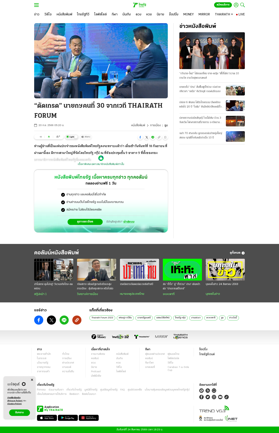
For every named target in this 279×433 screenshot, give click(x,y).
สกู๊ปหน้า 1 (40, 294)
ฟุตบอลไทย (173, 354)
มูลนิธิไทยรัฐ (90, 389)
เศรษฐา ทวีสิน (125, 318)
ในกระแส (41, 358)
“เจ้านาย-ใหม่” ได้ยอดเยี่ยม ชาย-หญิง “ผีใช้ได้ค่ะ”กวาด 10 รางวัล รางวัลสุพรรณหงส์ (209, 75)
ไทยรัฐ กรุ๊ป (180, 318)
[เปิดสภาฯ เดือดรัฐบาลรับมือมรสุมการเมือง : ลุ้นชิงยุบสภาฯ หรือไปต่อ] (96, 270)
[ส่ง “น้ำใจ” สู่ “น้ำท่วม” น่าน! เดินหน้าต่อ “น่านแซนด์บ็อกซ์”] (182, 270)
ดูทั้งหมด (235, 252)
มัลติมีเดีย (96, 376)
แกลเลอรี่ (150, 367)
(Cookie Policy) (14, 404)
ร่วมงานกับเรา (56, 389)
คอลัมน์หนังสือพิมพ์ (56, 253)
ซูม (222, 318)
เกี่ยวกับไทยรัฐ (74, 389)
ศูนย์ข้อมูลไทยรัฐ (108, 389)
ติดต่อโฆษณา (89, 394)
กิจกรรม (41, 389)
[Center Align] (32, 380)
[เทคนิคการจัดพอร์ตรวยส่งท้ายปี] (139, 270)
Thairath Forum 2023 (102, 318)
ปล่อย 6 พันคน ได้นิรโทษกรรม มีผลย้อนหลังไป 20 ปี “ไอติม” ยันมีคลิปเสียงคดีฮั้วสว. (200, 105)
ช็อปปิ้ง (203, 349)
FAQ (122, 389)
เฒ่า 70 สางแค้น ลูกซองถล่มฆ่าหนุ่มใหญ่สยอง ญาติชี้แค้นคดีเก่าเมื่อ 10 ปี (200, 135)
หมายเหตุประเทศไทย (132, 294)
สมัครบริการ (223, 4)
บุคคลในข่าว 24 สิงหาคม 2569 (222, 284)
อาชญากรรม (43, 367)
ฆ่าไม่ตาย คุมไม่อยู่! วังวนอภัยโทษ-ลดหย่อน (53, 286)
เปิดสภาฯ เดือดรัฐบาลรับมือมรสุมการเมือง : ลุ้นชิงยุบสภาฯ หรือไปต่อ (95, 286)
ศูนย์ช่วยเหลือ (135, 389)
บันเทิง (119, 358)
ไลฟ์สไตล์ (121, 371)
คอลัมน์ (95, 358)
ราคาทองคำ (43, 371)
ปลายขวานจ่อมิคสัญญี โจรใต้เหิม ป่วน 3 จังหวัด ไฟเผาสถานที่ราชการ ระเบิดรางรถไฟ (200, 121)
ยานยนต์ (66, 367)
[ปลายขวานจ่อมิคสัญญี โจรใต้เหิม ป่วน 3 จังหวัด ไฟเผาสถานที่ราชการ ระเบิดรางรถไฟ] (235, 121)
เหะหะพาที (169, 294)
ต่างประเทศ (68, 362)
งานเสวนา (196, 318)
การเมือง (155, 125)
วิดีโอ (119, 367)
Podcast (96, 371)
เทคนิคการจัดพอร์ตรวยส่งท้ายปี (136, 284)
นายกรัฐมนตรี (144, 318)
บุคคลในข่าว (213, 294)
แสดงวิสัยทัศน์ (162, 318)
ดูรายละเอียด (85, 221)
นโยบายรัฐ (42, 362)
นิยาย (94, 367)
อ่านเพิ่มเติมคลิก (15, 399)
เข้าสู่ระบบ (128, 221)
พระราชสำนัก (44, 354)
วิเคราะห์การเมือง (87, 294)
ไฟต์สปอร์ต (173, 358)
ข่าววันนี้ (233, 318)
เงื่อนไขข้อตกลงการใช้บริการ (52, 394)
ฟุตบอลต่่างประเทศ (155, 354)
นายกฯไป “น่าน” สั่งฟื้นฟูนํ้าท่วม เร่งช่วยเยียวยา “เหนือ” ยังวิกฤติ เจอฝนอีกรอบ (200, 89)
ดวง (93, 362)
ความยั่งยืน (68, 371)
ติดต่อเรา (74, 394)
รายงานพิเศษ (98, 354)
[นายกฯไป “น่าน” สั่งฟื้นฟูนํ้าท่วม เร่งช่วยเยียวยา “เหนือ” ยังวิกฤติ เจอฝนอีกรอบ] (235, 90)
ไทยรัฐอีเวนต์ (207, 354)
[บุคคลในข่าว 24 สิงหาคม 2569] (225, 270)
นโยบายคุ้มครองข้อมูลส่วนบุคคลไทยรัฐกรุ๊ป (167, 389)
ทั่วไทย (65, 354)
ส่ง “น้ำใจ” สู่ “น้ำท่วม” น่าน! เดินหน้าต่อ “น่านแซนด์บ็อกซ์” (181, 286)
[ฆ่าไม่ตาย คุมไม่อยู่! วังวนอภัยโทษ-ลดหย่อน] (53, 270)
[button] (140, 137)
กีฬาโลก (149, 362)
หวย (118, 362)
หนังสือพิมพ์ (138, 125)
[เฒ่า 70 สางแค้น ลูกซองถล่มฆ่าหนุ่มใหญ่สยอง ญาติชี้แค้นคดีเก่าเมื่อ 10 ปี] (235, 136)
